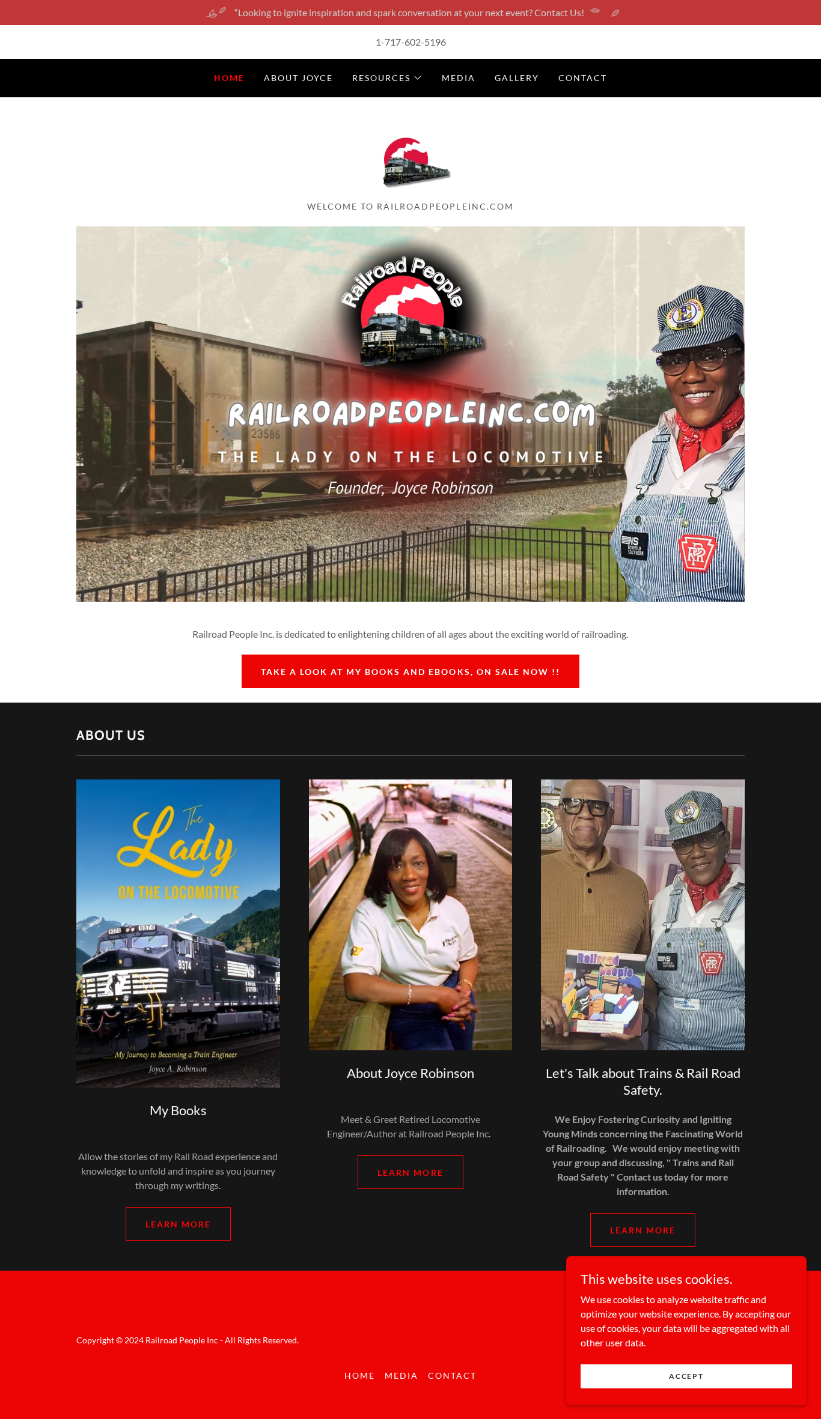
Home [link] (229, 78)
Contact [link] (582, 78)
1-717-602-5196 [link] (411, 41)
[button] (387, 78)
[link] (410, 153)
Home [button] (359, 1375)
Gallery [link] (517, 78)
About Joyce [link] (298, 78)
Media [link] (458, 78)
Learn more (178, 1224)
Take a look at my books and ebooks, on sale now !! (410, 672)
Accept (686, 1376)
